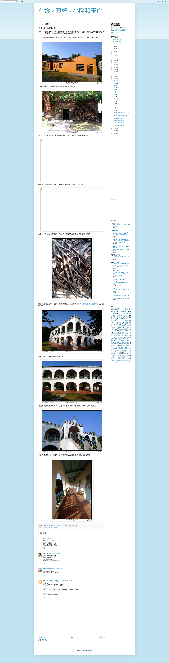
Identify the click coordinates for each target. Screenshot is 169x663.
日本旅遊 (115, 309)
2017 (114, 67)
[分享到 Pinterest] (76, 525)
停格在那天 (116, 223)
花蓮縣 (119, 329)
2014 (114, 74)
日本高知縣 (115, 350)
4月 (115, 103)
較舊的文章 (102, 637)
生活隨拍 (122, 319)
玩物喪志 (118, 334)
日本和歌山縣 (126, 360)
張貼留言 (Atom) (46, 640)
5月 (115, 101)
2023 (114, 53)
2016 (114, 69)
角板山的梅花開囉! (119, 123)
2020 (114, 60)
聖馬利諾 (126, 362)
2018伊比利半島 (122, 320)
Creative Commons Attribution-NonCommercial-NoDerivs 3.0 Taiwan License (119, 30)
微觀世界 (113, 344)
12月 (115, 85)
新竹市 (115, 332)
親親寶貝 (125, 329)
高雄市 (115, 339)
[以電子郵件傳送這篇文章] (69, 525)
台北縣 (116, 324)
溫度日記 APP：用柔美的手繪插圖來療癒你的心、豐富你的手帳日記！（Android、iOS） (121, 265)
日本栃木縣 (126, 358)
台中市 (119, 352)
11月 (115, 87)
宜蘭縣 (129, 330)
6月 (115, 99)
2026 (114, 49)
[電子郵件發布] (65, 525)
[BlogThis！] (71, 525)
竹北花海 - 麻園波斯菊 (120, 125)
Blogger (90, 650)
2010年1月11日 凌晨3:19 (55, 568)
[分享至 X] (73, 525)
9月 (115, 92)
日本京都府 (117, 355)
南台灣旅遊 (54, 527)
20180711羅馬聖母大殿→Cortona (121, 298)
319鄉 (114, 352)
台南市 (49, 527)
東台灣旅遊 (124, 315)
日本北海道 (123, 332)
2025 (114, 51)
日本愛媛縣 (121, 344)
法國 (115, 345)
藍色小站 (115, 271)
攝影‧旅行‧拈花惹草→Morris (120, 239)
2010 (114, 83)
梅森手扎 (115, 288)
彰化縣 (121, 350)
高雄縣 (124, 353)
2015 (114, 72)
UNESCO (113, 330)
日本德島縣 (118, 358)
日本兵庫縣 (118, 360)
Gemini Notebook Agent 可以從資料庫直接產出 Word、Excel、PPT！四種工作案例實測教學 (121, 233)
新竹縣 (113, 317)
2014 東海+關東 (116, 335)
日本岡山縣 (120, 362)
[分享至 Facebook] (74, 525)
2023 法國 (128, 337)
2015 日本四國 (116, 322)
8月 (115, 94)
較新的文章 (42, 637)
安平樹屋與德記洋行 (119, 120)
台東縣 (121, 345)
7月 (115, 96)
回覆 (44, 548)
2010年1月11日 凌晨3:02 (55, 553)
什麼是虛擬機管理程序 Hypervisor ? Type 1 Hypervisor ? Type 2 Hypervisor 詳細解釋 (121, 274)
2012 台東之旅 (119, 342)
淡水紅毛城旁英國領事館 (89, 304)
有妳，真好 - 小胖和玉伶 (70, 11)
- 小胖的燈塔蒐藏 (117, 39)
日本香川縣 (128, 348)
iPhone (122, 347)
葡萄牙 (113, 325)
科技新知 (116, 347)
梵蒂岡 (112, 357)
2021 (114, 58)
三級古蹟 (45, 527)
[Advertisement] (72, 631)
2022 (114, 55)
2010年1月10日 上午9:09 (53, 538)
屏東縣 (124, 352)
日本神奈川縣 (125, 355)
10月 (115, 89)
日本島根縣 (120, 348)
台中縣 (126, 334)
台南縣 (112, 360)
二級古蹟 (128, 347)
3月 (115, 106)
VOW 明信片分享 (118, 118)
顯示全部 (129, 302)
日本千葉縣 (118, 353)
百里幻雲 (45, 568)
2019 (114, 62)
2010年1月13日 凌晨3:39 (65, 581)
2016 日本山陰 (118, 337)
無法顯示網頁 (116, 255)
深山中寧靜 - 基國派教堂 (120, 116)
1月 (115, 110)
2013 (114, 76)
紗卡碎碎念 (116, 262)
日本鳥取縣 (128, 350)
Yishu (44, 538)
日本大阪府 (113, 362)
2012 (114, 78)
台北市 (127, 342)
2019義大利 (127, 335)
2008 (114, 131)
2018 (114, 65)
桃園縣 (122, 340)
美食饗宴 (125, 324)
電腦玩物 (115, 230)
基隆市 (114, 348)
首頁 (72, 637)
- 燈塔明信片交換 (117, 41)
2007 (114, 133)
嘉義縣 (123, 357)
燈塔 (123, 312)
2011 (114, 81)
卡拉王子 (45, 553)
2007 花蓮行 (122, 325)
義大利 (122, 339)
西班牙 (118, 357)
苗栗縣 (119, 327)
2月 (115, 108)
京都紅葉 (128, 322)
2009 (114, 128)
